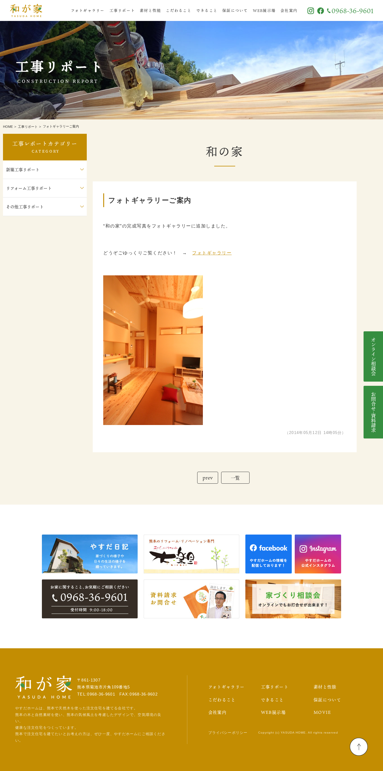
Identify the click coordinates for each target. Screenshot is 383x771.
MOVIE (322, 712)
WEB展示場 (264, 10)
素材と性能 (150, 10)
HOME (8, 126)
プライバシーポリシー (228, 733)
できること (207, 10)
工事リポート (122, 10)
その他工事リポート (25, 207)
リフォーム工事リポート (29, 188)
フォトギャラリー (88, 10)
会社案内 (288, 10)
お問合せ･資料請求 (373, 412)
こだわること (179, 10)
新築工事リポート (22, 169)
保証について (235, 10)
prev (208, 477)
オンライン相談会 (373, 356)
